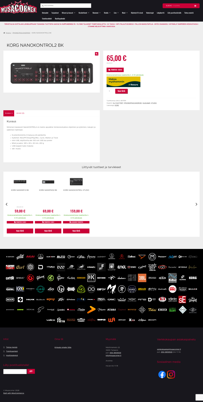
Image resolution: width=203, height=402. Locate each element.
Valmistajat (150, 13)
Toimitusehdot (47, 19)
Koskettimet (83, 13)
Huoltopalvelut (60, 19)
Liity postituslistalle (174, 13)
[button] (96, 53)
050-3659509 (115, 353)
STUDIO (154, 103)
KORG (117, 105)
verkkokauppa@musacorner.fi (169, 349)
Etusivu (8, 33)
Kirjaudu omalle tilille (63, 347)
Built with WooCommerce (13, 393)
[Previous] (6, 204)
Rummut (95, 13)
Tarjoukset (55, 13)
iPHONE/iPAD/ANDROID (21, 33)
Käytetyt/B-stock (137, 13)
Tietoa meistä (188, 13)
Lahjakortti (160, 13)
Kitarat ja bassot (67, 13)
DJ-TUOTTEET (118, 103)
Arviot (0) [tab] (20, 113)
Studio (106, 13)
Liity (30, 371)
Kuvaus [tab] (8, 113)
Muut (124, 13)
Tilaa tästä (121, 91)
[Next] (196, 204)
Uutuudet (45, 13)
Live (115, 13)
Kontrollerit (146, 103)
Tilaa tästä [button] (20, 231)
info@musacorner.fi (113, 355)
